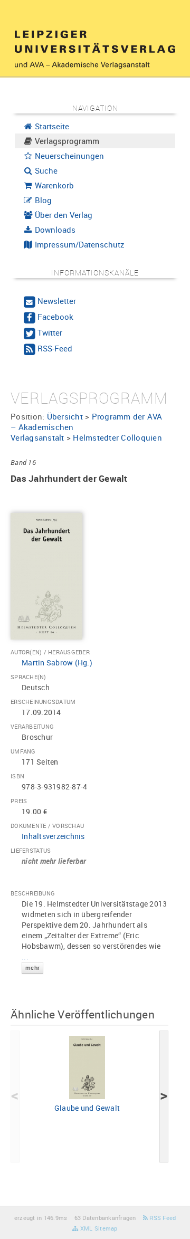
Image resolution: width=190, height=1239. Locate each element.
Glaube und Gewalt (87, 1108)
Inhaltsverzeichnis (53, 836)
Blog (42, 200)
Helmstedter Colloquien (117, 437)
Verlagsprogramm (66, 141)
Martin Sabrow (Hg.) (57, 662)
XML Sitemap (98, 1228)
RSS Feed (162, 1218)
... (31, 961)
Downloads (54, 229)
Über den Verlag (62, 214)
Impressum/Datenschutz (79, 244)
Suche (45, 170)
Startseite (51, 126)
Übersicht (65, 416)
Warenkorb (53, 185)
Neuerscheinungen (68, 155)
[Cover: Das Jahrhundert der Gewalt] (46, 575)
